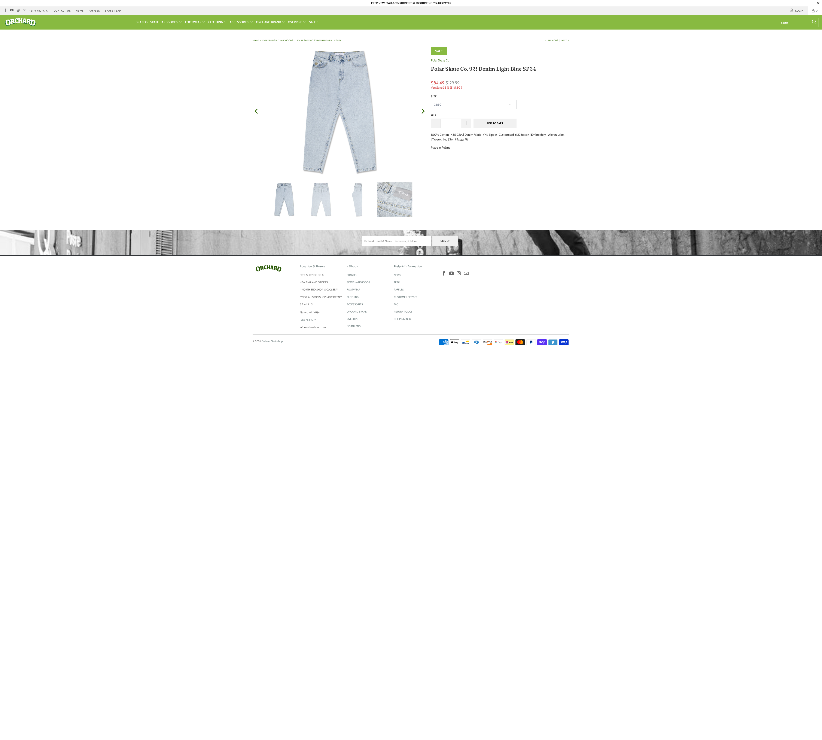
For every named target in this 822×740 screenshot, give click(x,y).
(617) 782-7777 (39, 10)
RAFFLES (94, 10)
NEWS (80, 10)
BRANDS (141, 22)
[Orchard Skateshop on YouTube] (11, 10)
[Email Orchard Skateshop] (24, 10)
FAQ (396, 304)
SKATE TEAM (113, 10)
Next (564, 40)
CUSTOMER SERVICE (405, 297)
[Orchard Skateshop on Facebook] (5, 10)
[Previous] (256, 111)
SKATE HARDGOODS (164, 22)
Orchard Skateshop (272, 341)
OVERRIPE (295, 22)
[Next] (422, 111)
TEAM (397, 282)
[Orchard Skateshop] (67, 22)
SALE (313, 22)
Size (433, 96)
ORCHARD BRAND (269, 22)
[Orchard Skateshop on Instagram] (18, 10)
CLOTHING (215, 22)
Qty (433, 114)
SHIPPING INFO (402, 318)
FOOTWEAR (193, 22)
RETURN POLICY (403, 311)
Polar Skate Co (440, 60)
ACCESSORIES (240, 22)
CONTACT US (62, 10)
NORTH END (354, 326)
